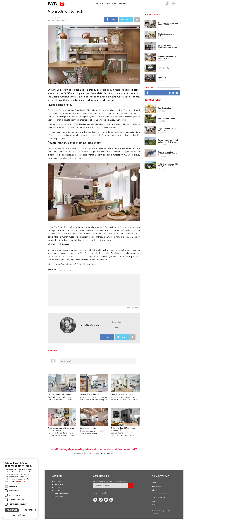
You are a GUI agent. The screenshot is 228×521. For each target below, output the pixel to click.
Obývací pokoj (59, 484)
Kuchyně (57, 481)
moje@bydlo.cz (107, 453)
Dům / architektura (61, 494)
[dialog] (20, 489)
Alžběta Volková (57, 18)
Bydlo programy (157, 486)
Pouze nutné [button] (27, 510)
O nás (154, 483)
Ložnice (56, 487)
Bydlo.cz (155, 513)
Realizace (99, 3)
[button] (20, 515)
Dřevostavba (58, 497)
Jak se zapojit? (157, 490)
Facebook (173, 92)
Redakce (155, 505)
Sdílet (113, 20)
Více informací (21, 481)
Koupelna (57, 491)
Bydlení (64, 20)
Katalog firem (111, 3)
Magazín (122, 3)
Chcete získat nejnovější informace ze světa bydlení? (110, 481)
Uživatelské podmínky (159, 494)
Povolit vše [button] (12, 510)
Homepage (51, 20)
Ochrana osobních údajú (160, 497)
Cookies (154, 501)
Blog (58, 20)
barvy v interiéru (66, 270)
